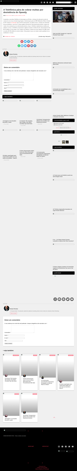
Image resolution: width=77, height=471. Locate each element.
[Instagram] (41, 2)
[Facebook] (44, 2)
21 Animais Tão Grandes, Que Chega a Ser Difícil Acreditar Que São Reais (26, 122)
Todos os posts (13, 60)
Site (5, 88)
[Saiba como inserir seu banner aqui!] (59, 142)
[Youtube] (53, 2)
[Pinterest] (47, 2)
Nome (6, 82)
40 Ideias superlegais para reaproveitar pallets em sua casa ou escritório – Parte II (10, 157)
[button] (22, 41)
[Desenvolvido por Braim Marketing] (69, 451)
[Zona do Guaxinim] (67, 142)
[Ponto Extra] (63, 142)
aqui (70, 127)
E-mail (6, 85)
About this (57, 127)
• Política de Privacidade (42, 467)
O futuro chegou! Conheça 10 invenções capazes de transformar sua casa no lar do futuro (63, 268)
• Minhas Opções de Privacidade (42, 469)
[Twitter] (50, 2)
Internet (13, 36)
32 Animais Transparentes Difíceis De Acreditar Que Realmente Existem (43, 121)
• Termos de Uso (41, 466)
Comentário (7, 79)
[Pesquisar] (71, 2)
